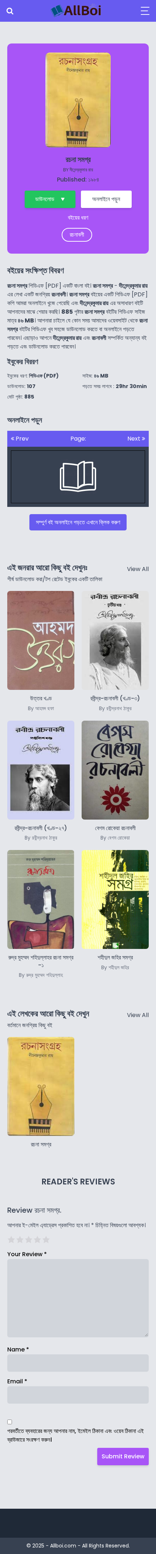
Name (18, 1349)
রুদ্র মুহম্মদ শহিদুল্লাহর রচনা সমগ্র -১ (40, 966)
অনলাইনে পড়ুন (106, 199)
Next (134, 438)
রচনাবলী (77, 234)
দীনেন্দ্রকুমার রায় (81, 169)
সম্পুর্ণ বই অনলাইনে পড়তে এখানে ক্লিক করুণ (78, 522)
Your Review (27, 1254)
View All (138, 569)
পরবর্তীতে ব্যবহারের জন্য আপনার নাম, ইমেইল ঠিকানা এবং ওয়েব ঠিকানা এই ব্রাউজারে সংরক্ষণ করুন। (75, 1435)
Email (17, 1381)
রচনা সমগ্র (41, 1144)
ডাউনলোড (44, 199)
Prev (21, 438)
